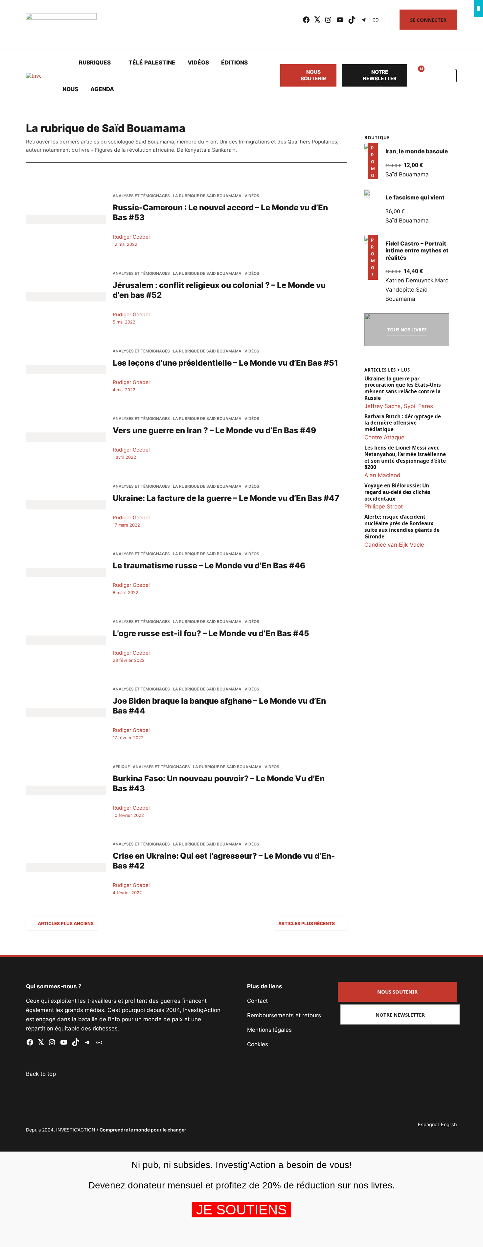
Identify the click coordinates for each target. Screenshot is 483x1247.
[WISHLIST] (416, 75)
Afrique (121, 766)
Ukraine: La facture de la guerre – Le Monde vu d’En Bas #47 (226, 498)
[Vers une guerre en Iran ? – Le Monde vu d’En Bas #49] (66, 437)
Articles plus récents (306, 923)
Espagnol (428, 1124)
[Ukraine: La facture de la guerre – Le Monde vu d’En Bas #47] (66, 504)
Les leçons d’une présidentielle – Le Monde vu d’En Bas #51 (225, 362)
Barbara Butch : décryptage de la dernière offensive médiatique (402, 423)
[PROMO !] (367, 239)
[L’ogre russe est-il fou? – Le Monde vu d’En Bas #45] (66, 640)
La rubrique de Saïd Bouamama (207, 196)
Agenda (102, 89)
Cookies (257, 1044)
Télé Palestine (151, 62)
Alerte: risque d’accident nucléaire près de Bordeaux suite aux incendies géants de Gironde (402, 526)
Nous (70, 89)
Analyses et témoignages (141, 196)
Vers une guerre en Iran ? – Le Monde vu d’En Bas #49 (214, 430)
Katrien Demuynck (410, 280)
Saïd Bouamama (407, 174)
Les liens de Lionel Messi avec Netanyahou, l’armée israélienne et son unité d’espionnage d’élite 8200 (405, 457)
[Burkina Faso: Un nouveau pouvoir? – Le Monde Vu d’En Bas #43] (66, 790)
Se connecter (428, 19)
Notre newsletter (380, 75)
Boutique (377, 138)
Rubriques (95, 62)
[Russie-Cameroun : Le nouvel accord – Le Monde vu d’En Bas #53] (66, 219)
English (449, 1124)
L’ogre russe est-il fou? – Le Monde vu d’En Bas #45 (211, 633)
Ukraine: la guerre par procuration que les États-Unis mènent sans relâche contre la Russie (402, 388)
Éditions (234, 62)
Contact (257, 1001)
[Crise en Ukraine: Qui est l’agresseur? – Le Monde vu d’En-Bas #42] (66, 867)
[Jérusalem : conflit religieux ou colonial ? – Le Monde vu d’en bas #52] (66, 296)
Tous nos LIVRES (406, 329)
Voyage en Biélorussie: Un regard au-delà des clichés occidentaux (397, 492)
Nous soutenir (313, 75)
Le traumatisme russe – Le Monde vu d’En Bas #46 (209, 565)
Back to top (41, 1074)
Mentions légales (269, 1029)
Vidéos (198, 62)
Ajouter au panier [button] (372, 170)
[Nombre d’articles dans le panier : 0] (432, 75)
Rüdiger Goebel (131, 237)
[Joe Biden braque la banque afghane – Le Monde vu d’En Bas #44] (66, 712)
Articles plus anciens (66, 923)
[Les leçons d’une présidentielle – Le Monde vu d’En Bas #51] (66, 369)
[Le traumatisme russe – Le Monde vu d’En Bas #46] (66, 572)
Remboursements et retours (284, 1015)
